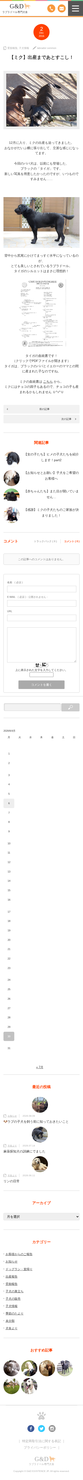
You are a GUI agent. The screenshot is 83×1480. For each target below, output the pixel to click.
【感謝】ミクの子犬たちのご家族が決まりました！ (51, 512)
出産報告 (12, 1276)
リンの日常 (11, 1181)
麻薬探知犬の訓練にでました (24, 1151)
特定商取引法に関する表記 (41, 1441)
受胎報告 (12, 48)
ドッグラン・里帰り (19, 1269)
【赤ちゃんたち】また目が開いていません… (51, 494)
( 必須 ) (15, 582)
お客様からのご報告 (19, 1254)
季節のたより (15, 1313)
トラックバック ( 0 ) (45, 541)
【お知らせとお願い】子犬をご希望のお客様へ (51, 475)
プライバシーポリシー (40, 1447)
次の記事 (66, 419)
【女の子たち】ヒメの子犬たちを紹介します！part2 (51, 457)
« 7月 (39, 1067)
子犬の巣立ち (15, 1291)
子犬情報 (24, 48)
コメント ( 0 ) (72, 541)
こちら (48, 381)
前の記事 (44, 409)
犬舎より (12, 1145)
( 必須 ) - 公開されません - (27, 597)
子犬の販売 (13, 1298)
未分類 (10, 1321)
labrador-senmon (46, 48)
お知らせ (12, 1116)
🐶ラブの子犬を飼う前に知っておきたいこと (36, 1121)
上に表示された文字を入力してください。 (41, 670)
